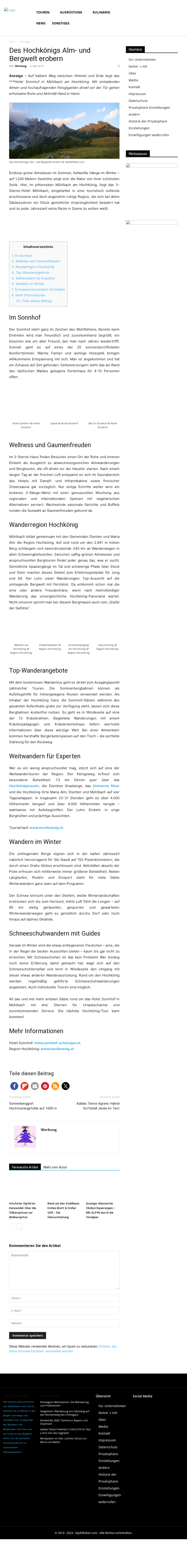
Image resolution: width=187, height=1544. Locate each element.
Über (132, 73)
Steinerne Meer (106, 786)
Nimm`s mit (138, 66)
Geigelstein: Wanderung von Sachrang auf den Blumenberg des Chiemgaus (64, 1412)
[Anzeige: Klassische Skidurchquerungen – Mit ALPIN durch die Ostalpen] (102, 1188)
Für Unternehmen (142, 59)
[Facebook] (151, 13)
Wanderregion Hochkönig (33, 267)
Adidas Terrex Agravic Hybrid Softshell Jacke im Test (97, 1105)
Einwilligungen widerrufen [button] (149, 135)
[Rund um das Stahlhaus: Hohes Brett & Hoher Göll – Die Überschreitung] (64, 1188)
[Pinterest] (178, 1405)
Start (12, 41)
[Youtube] (172, 13)
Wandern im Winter (28, 284)
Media (133, 80)
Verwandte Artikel (25, 1167)
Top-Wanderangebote (30, 272)
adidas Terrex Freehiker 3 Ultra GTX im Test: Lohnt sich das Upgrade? (65, 1430)
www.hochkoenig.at (46, 827)
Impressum (137, 94)
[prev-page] (12, 1226)
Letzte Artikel (50, 1396)
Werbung (20, 66)
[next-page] (19, 1226)
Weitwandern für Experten (33, 278)
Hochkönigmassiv (24, 786)
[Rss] (151, 23)
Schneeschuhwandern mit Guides (38, 289)
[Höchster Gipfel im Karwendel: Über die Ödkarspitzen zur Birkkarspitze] (26, 1188)
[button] (143, 17)
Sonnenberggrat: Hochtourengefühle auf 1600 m (33, 1105)
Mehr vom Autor (55, 1167)
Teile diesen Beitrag (34, 301)
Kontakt (134, 87)
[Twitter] (167, 1405)
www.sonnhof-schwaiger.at (57, 1043)
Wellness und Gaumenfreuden (36, 261)
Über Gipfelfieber (16, 1396)
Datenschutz (138, 100)
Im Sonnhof (22, 255)
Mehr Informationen (28, 295)
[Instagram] (161, 13)
